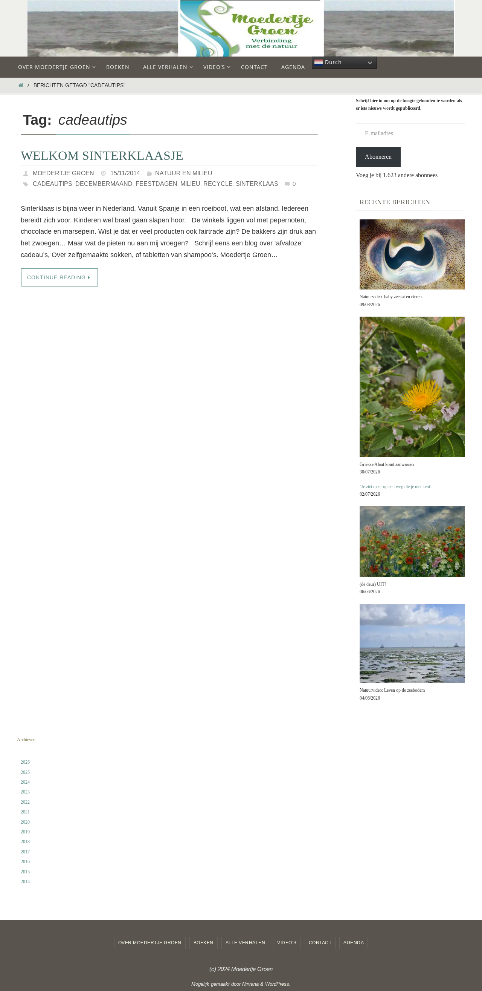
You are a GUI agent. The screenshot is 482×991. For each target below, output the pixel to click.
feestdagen (156, 184)
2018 (25, 841)
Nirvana (250, 984)
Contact (320, 942)
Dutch (332, 62)
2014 (25, 881)
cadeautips (52, 184)
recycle (218, 184)
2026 (25, 762)
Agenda (353, 942)
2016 (25, 861)
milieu (190, 184)
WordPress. (278, 984)
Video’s (287, 942)
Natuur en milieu (183, 173)
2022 (25, 802)
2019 (25, 832)
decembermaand (104, 184)
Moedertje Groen (63, 173)
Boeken (204, 942)
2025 (25, 772)
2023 (25, 792)
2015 (25, 872)
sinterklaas (257, 184)
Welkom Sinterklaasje (102, 155)
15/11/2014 (125, 173)
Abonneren (378, 156)
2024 (25, 782)
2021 (25, 812)
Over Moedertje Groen (150, 942)
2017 (25, 852)
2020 (25, 822)
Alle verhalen (245, 942)
